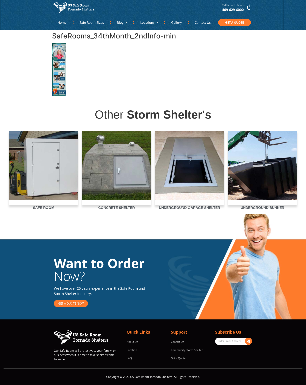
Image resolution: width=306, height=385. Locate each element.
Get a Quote (178, 358)
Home (62, 22)
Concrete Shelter (116, 208)
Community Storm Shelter (187, 350)
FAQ (129, 358)
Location (132, 350)
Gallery (176, 22)
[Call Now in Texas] (249, 7)
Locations (147, 22)
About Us (132, 342)
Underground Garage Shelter (189, 208)
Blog (120, 22)
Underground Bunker (262, 208)
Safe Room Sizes (92, 22)
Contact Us (203, 22)
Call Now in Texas (233, 5)
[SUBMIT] (248, 341)
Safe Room (43, 208)
